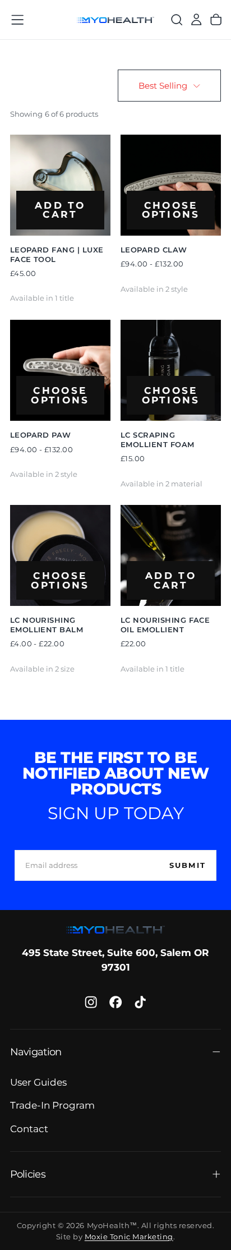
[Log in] (196, 20)
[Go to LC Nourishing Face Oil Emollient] (171, 555)
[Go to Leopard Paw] (60, 370)
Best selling (162, 85)
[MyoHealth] (115, 930)
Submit (187, 865)
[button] (17, 19)
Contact (29, 1128)
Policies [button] (27, 1174)
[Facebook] (115, 1002)
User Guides (38, 1082)
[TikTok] (140, 1002)
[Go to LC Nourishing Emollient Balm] (60, 555)
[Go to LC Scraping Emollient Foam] (171, 370)
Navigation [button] (36, 1052)
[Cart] (216, 20)
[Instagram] (91, 1002)
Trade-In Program (52, 1105)
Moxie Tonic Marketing (129, 1236)
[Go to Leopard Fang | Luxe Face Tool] (60, 185)
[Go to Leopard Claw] (171, 185)
